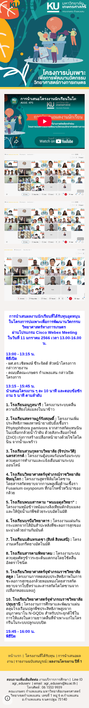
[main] (44, 330)
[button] (5, 5)
